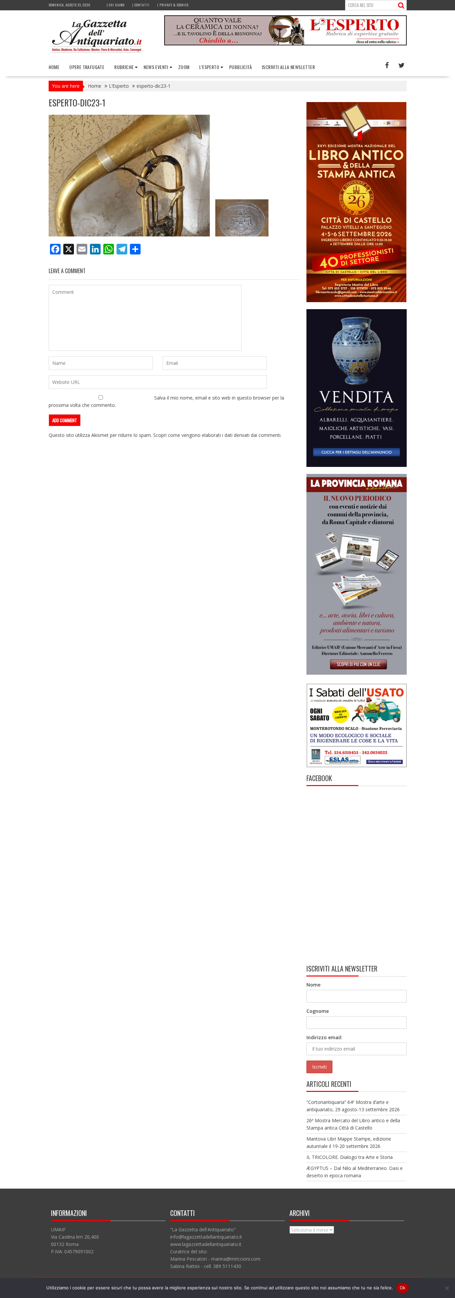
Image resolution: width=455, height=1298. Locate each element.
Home (54, 66)
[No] (446, 1288)
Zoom (184, 66)
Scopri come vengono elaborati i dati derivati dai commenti (216, 435)
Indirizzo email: (324, 1037)
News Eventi (156, 66)
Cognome (317, 1011)
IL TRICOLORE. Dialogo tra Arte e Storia (349, 1157)
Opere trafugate (86, 66)
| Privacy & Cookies (173, 4)
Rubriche (124, 66)
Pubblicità (240, 66)
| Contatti (141, 4)
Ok (403, 1287)
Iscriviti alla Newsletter (288, 66)
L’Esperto (209, 66)
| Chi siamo (116, 4)
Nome (313, 985)
